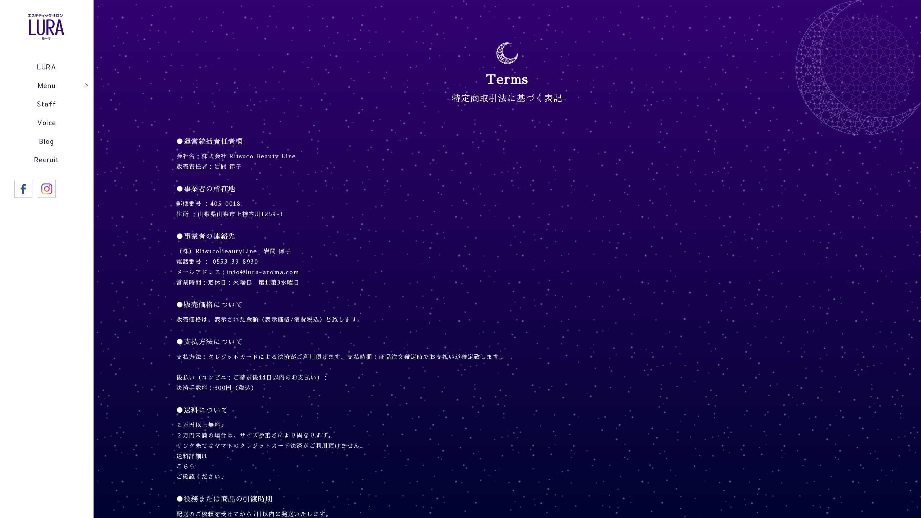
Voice (46, 122)
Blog (46, 141)
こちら (185, 466)
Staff (46, 103)
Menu (47, 85)
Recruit (46, 159)
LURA (46, 66)
